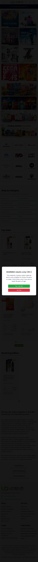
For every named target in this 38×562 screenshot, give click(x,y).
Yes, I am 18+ (19, 286)
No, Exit (19, 290)
